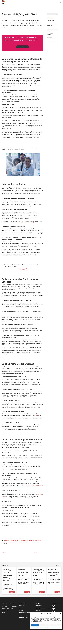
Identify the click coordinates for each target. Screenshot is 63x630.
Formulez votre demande (22, 46)
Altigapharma (10, 148)
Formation (7, 540)
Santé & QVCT (49, 37)
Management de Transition (52, 30)
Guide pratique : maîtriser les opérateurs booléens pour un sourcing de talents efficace (53, 572)
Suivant (35, 552)
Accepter (35, 625)
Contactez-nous (6, 612)
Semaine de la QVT (50, 39)
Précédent (4, 552)
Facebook (53, 606)
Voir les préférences (54, 625)
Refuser (44, 625)
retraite (37, 415)
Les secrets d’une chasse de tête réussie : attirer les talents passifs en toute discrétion (39, 572)
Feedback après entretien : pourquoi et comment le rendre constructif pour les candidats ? (23, 572)
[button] (60, 613)
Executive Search (21, 540)
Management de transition (25, 612)
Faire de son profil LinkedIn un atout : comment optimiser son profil (18, 222)
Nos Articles (38, 610)
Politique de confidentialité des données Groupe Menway (49, 627)
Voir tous (58, 565)
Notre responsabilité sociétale (42, 608)
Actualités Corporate (51, 20)
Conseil (48, 23)
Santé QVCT (14, 540)
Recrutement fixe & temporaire (17, 542)
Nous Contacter (22, 269)
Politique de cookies (35, 627)
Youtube (53, 612)
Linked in (53, 609)
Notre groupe (38, 605)
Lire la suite (12, 592)
